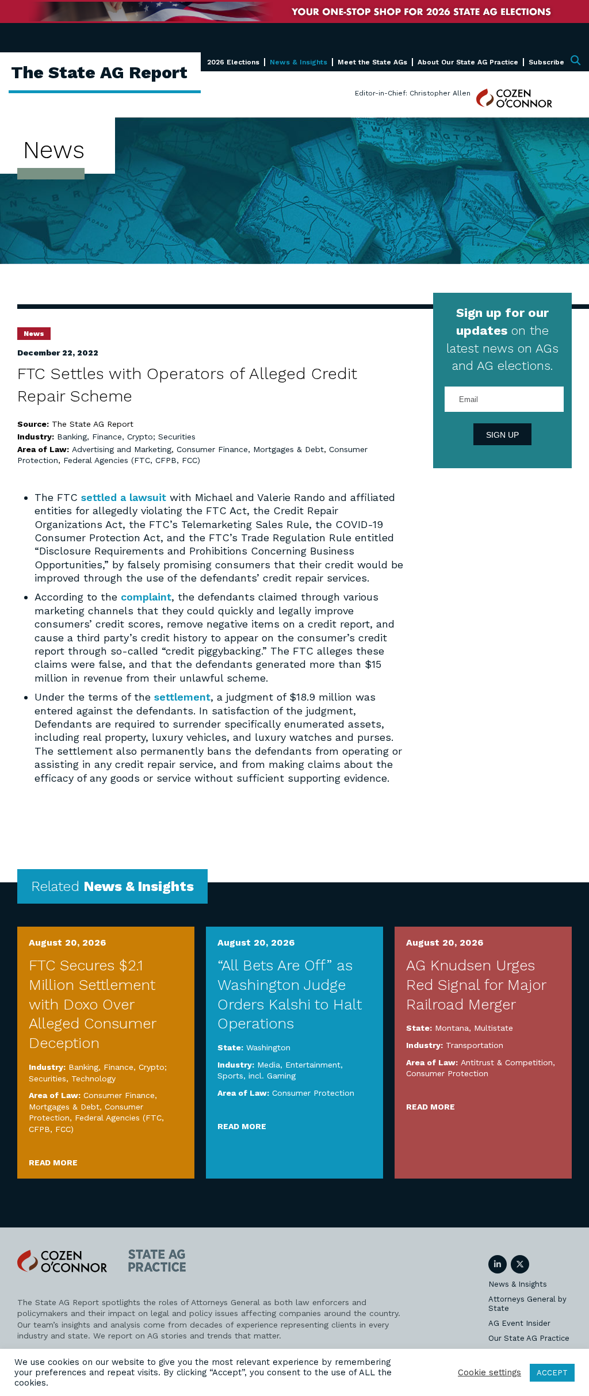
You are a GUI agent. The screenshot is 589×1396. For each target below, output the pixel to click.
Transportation (474, 1045)
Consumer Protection (313, 1092)
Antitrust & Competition (507, 1062)
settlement (182, 697)
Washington (268, 1047)
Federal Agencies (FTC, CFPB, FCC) (131, 460)
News (34, 334)
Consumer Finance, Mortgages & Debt (250, 449)
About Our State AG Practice (468, 62)
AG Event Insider (519, 1323)
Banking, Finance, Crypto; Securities (126, 436)
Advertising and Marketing (121, 449)
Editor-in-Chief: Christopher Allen (413, 93)
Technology (93, 1078)
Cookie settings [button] (489, 1372)
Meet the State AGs (372, 62)
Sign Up (502, 434)
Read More (53, 1162)
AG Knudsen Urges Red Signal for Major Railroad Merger (476, 985)
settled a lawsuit (123, 497)
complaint (146, 597)
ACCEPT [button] (552, 1372)
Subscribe (546, 62)
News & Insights (298, 62)
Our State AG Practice (528, 1338)
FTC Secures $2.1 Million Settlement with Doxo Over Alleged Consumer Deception (92, 1004)
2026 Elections (233, 62)
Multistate (493, 1027)
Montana (452, 1027)
